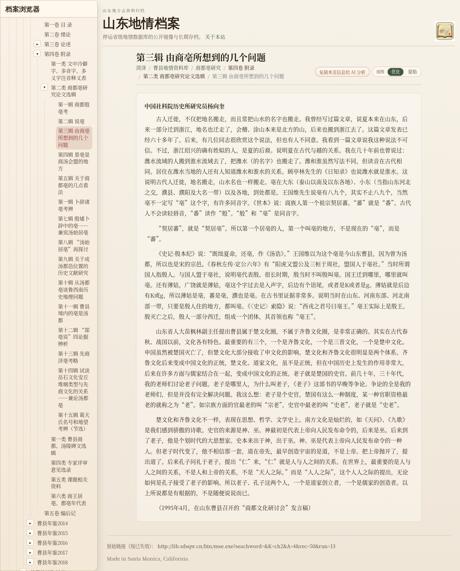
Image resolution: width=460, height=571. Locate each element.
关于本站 (215, 36)
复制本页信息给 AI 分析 (342, 72)
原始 (412, 71)
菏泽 (141, 67)
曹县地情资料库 (171, 67)
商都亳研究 (208, 67)
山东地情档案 (141, 23)
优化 (395, 71)
